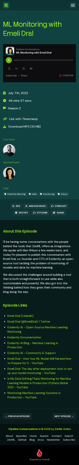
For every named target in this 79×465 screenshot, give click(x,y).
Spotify (23, 212)
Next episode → (64, 416)
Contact (57, 436)
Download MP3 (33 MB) (24, 127)
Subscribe (69, 439)
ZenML (11, 439)
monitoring (48, 194)
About (9, 436)
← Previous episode (17, 416)
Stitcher (42, 212)
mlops (63, 194)
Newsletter (53, 439)
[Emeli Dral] (9, 174)
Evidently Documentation (24, 337)
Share (60, 212)
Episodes (21, 436)
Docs (41, 439)
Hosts (33, 436)
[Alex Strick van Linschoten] (9, 151)
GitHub (22, 439)
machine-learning (16, 194)
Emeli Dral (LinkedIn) (20, 316)
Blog (32, 439)
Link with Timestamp (23, 119)
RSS (18, 206)
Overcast (61, 206)
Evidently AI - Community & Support (31, 353)
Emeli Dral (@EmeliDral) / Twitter (28, 322)
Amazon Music (37, 206)
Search (69, 436)
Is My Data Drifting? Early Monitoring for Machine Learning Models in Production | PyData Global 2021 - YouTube (39, 383)
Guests (44, 436)
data (34, 194)
